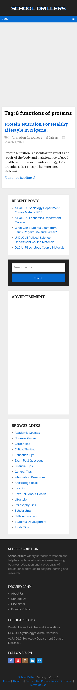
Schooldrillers (17, 556)
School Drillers (38, 8)
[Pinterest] (18, 660)
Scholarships (23, 510)
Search (38, 278)
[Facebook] (11, 660)
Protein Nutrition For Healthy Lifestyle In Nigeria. (36, 127)
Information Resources (25, 138)
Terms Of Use (38, 685)
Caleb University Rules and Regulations (34, 627)
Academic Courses (27, 432)
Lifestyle (21, 499)
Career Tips (22, 444)
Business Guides (26, 438)
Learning (20, 488)
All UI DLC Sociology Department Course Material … (35, 641)
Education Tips (25, 455)
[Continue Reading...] (19, 178)
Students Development (30, 522)
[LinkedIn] (32, 660)
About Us (17, 593)
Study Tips (22, 527)
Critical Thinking (25, 449)
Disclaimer (18, 604)
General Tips (23, 471)
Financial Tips (24, 466)
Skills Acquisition (26, 516)
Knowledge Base (26, 483)
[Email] (39, 660)
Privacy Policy (20, 609)
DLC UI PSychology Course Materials (39, 247)
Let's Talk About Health (30, 494)
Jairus (53, 138)
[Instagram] (25, 660)
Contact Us (18, 599)
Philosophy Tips (25, 505)
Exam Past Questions (29, 460)
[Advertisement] (38, 64)
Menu (5, 19)
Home (7, 681)
